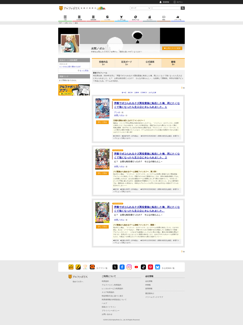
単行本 (130, 92)
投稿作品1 (103, 63)
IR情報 (148, 285)
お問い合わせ (107, 314)
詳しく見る (102, 122)
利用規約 (105, 281)
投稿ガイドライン (109, 307)
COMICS (144, 92)
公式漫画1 (150, 63)
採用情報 (148, 289)
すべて (124, 92)
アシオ (117, 112)
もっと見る (84, 71)
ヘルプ (104, 303)
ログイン (180, 2)
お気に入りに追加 (173, 48)
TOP (60, 23)
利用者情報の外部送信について (114, 300)
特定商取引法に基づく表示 (112, 296)
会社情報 (148, 281)
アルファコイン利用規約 (111, 285)
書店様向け (149, 293)
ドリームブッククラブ (154, 297)
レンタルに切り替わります (70, 65)
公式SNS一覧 (169, 268)
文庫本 (136, 92)
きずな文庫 (152, 92)
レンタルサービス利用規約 (112, 289)
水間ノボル (68, 23)
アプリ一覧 (103, 268)
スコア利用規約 (108, 292)
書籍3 (173, 63)
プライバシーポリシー (110, 311)
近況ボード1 (126, 63)
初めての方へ (78, 282)
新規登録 (166, 2)
